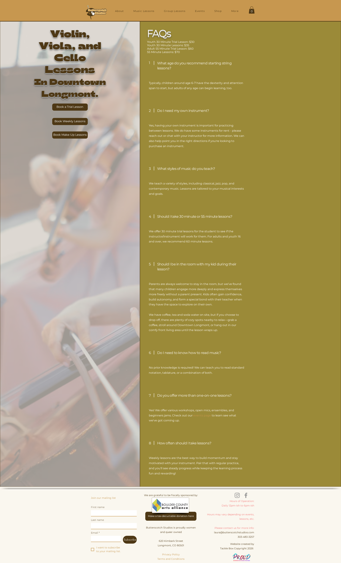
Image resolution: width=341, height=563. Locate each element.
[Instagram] (237, 495)
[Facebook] (245, 495)
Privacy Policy (171, 554)
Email (95, 532)
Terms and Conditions (171, 559)
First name (97, 507)
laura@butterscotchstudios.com (234, 532)
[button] (119, 11)
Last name (97, 520)
